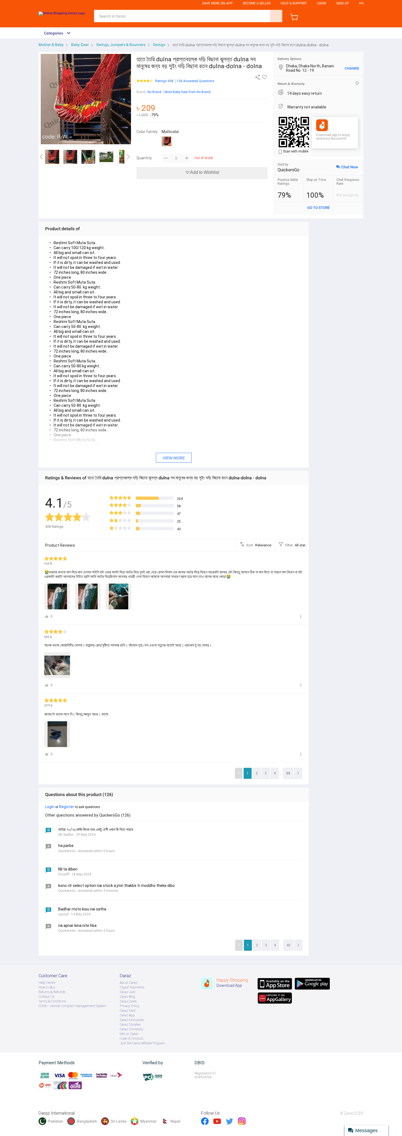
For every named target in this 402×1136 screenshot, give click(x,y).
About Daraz (128, 983)
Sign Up (342, 3)
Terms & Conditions (52, 1001)
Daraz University (131, 1029)
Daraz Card (127, 992)
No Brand (154, 92)
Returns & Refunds (52, 992)
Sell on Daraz (129, 1034)
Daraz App (127, 1015)
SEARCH (276, 16)
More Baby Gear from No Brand (188, 92)
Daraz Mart (128, 1011)
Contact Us (46, 997)
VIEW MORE (174, 458)
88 (288, 773)
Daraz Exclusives (132, 1020)
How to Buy (47, 987)
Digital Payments (132, 987)
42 (288, 945)
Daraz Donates (130, 1025)
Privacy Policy (129, 1006)
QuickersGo (288, 169)
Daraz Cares (128, 1001)
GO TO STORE (318, 208)
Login (321, 3)
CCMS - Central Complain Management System (72, 1006)
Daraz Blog (127, 997)
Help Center (47, 983)
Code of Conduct (131, 1038)
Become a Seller (256, 3)
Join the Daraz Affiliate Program (142, 1043)
